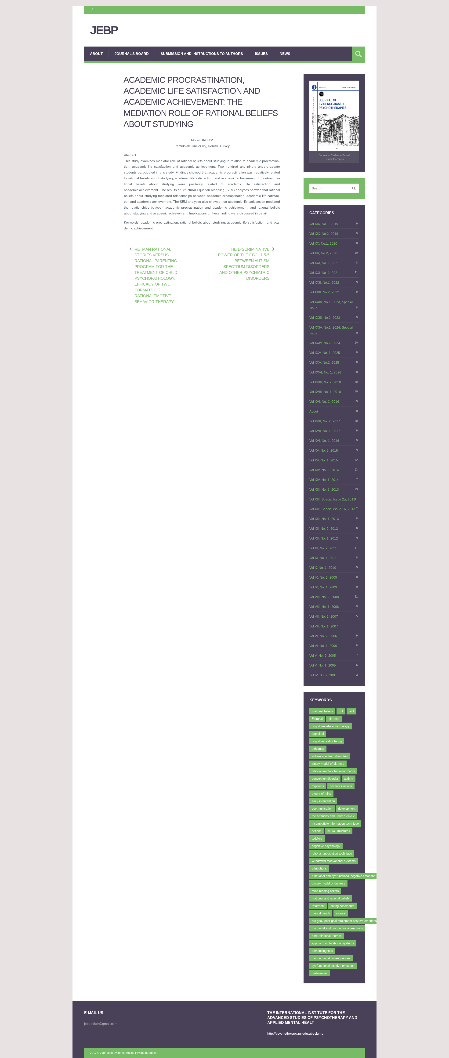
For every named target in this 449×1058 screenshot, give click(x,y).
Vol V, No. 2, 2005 (322, 655)
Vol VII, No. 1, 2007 (323, 626)
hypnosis (318, 786)
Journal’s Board (132, 54)
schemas (318, 748)
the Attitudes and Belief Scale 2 (333, 816)
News (285, 54)
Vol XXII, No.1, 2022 (324, 282)
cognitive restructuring (327, 741)
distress (334, 719)
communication (322, 808)
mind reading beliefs (325, 891)
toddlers (317, 838)
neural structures (338, 831)
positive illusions (341, 786)
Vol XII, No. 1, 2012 (323, 538)
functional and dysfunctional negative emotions (343, 876)
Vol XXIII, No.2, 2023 (324, 317)
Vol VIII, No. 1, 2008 (324, 607)
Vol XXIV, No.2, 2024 (324, 343)
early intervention (323, 801)
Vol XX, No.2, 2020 (323, 253)
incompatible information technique (335, 823)
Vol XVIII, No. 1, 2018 (325, 392)
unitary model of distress (328, 883)
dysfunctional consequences (331, 958)
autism (348, 778)
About (96, 54)
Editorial (317, 719)
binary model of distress (328, 763)
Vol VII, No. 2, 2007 (323, 616)
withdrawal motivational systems (334, 861)
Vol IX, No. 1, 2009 (323, 587)
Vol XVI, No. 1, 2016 (324, 440)
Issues (261, 54)
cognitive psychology (326, 846)
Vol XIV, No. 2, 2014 (324, 470)
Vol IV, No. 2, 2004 (323, 675)
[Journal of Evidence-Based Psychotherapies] (334, 116)
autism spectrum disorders (330, 756)
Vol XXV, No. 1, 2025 (324, 353)
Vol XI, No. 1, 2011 (323, 558)
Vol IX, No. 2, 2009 (323, 577)
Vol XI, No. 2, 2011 (323, 548)
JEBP (104, 30)
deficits (317, 831)
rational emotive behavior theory (333, 771)
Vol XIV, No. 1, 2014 (324, 480)
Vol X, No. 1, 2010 (322, 567)
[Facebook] (91, 9)
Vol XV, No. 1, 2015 (323, 460)
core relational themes (327, 936)
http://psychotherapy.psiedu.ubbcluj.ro (295, 1033)
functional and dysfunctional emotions (337, 928)
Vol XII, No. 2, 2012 (323, 528)
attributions (319, 868)
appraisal (318, 734)
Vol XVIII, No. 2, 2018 (325, 382)
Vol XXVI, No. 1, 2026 (325, 372)
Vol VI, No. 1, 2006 (323, 646)
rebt (351, 711)
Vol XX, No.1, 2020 (323, 243)
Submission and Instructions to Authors (202, 54)
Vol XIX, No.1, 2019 (323, 224)
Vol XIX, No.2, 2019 (323, 234)
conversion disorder (325, 778)
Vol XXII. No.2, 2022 (324, 292)
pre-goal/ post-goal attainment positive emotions (344, 921)
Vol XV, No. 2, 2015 (323, 450)
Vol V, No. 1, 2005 (322, 665)
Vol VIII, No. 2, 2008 (324, 597)
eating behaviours (342, 906)
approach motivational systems (333, 943)
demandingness (322, 951)
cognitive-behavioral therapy (331, 726)
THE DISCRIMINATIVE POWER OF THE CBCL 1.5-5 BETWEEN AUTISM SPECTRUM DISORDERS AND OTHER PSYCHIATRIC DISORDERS (243, 264)
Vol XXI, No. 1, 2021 (324, 263)
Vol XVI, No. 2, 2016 (324, 401)
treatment (318, 906)
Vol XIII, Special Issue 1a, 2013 (332, 509)
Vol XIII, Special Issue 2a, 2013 (332, 499)
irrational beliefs (322, 711)
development (346, 808)
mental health (321, 913)
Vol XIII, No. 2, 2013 (324, 489)
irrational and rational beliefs (331, 898)
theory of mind (321, 793)
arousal (341, 913)
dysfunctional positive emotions (333, 965)
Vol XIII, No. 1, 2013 (324, 519)
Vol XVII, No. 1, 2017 (324, 431)
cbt (341, 711)
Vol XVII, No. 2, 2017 (324, 421)
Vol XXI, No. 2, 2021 (324, 273)
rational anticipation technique (332, 853)
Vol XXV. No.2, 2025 (324, 362)
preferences (320, 973)
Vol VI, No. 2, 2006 (323, 636)
